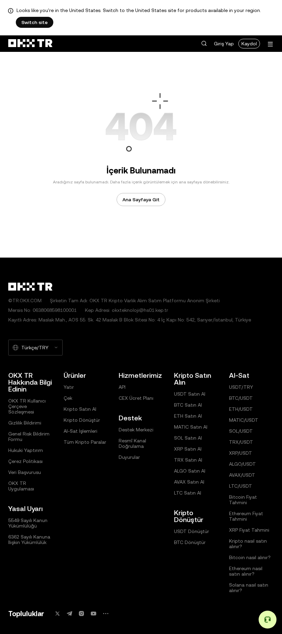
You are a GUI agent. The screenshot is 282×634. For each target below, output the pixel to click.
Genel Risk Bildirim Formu (29, 436)
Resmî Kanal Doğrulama (132, 443)
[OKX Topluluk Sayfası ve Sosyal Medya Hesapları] (105, 614)
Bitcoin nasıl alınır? (250, 557)
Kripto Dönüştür (82, 420)
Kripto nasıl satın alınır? (248, 543)
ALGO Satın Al (189, 471)
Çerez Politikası (25, 461)
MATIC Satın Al (190, 427)
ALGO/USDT (242, 464)
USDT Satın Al (189, 394)
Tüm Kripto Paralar (85, 442)
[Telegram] (69, 614)
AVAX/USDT (242, 475)
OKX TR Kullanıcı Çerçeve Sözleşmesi (27, 406)
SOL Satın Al (188, 438)
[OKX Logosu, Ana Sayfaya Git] (30, 43)
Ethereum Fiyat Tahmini (246, 516)
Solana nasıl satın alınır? (248, 587)
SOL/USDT (241, 431)
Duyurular (129, 457)
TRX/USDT (241, 442)
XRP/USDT (240, 453)
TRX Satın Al (188, 460)
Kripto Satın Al (80, 409)
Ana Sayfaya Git (141, 199)
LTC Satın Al (187, 493)
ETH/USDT (241, 409)
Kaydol (249, 43)
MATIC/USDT (243, 420)
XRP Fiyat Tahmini (249, 530)
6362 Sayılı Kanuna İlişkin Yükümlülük (29, 539)
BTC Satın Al (188, 405)
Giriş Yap (224, 43)
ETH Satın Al (188, 416)
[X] (57, 614)
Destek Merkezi (136, 429)
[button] (203, 43)
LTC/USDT (240, 486)
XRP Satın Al (188, 449)
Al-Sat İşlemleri (80, 431)
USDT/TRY (241, 387)
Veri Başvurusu (24, 472)
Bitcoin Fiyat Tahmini (243, 499)
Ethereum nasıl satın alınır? (245, 571)
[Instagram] (81, 614)
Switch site (34, 22)
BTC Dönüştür (190, 542)
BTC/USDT (241, 398)
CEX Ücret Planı (136, 398)
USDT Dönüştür (191, 531)
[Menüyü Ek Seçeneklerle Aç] (270, 44)
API (122, 387)
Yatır (69, 387)
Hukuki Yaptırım (25, 450)
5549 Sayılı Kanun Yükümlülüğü (27, 523)
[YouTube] (93, 614)
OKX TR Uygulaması (21, 485)
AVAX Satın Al (189, 482)
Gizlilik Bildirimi (24, 423)
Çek (68, 398)
